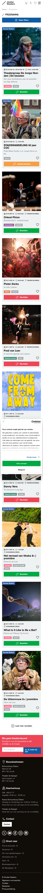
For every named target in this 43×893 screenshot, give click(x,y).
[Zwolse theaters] (11, 3)
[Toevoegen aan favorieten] (37, 86)
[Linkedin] (26, 833)
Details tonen (32, 457)
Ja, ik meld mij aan (31, 750)
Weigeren (21, 470)
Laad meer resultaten (23, 726)
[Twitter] (4, 833)
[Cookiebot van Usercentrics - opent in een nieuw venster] (31, 422)
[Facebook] (15, 833)
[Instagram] (20, 833)
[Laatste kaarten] (21, 133)
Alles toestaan (21, 463)
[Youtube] (10, 833)
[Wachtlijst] (21, 270)
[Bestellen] (21, 61)
